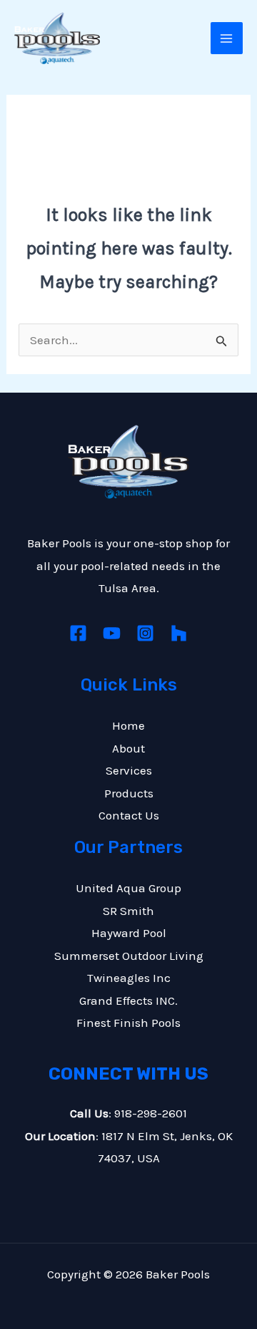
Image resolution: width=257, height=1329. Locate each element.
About (128, 748)
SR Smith (128, 911)
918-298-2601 (150, 1113)
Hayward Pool (128, 933)
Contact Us (129, 815)
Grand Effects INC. (128, 1000)
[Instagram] (145, 633)
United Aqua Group (128, 888)
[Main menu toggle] (227, 38)
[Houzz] (179, 633)
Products (128, 793)
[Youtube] (112, 633)
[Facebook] (78, 633)
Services (129, 770)
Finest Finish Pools (128, 1022)
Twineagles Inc (129, 978)
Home (128, 725)
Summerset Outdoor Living (128, 955)
